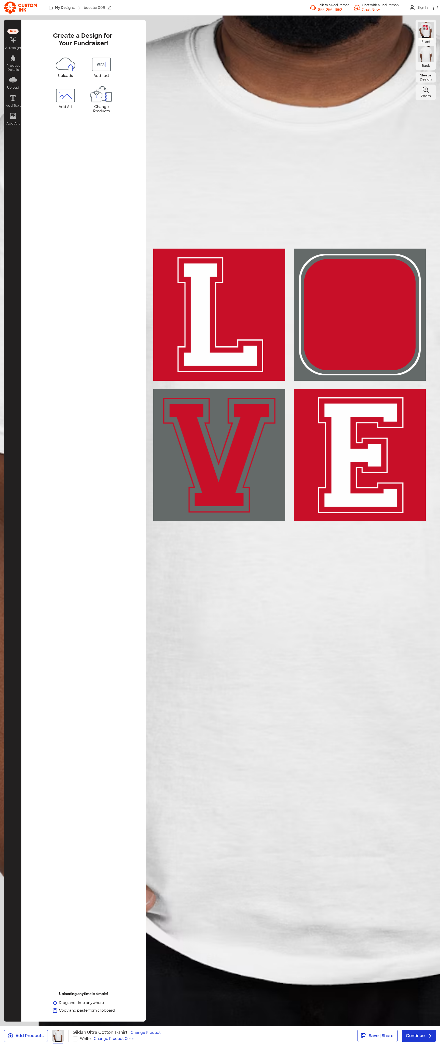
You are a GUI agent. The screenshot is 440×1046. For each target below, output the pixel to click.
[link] (20, 8)
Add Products (30, 1035)
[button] (380, 10)
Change (146, 1032)
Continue (415, 1035)
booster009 (94, 7)
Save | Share (381, 1035)
